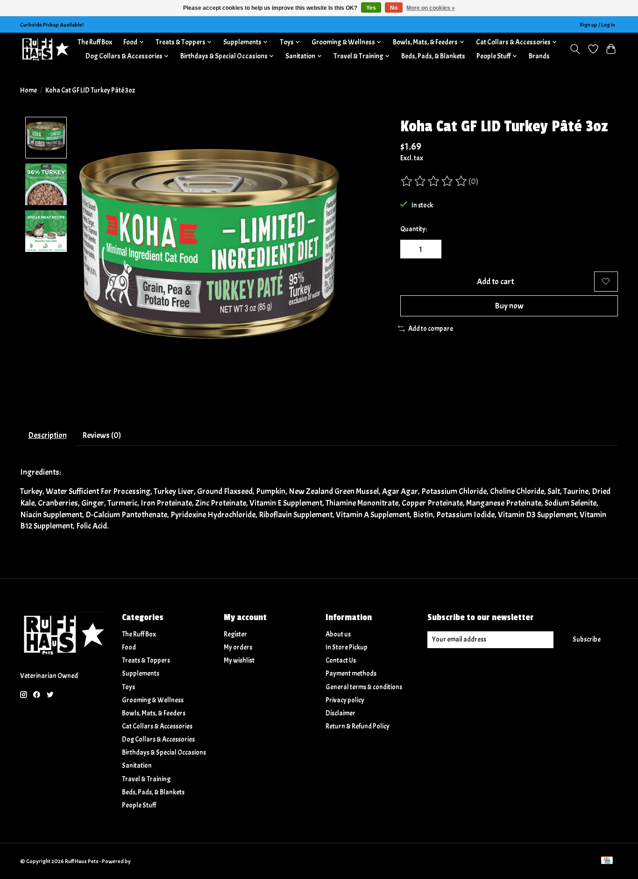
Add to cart (495, 281)
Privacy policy (345, 700)
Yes (371, 8)
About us (338, 634)
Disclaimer (340, 713)
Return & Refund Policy (358, 726)
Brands (539, 56)
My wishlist (239, 660)
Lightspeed (145, 861)
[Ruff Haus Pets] (45, 49)
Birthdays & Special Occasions (164, 752)
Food (129, 647)
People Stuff (139, 805)
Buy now (509, 305)
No (393, 8)
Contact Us (341, 660)
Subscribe (587, 639)
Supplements (140, 673)
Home (28, 90)
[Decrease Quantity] (410, 249)
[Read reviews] (434, 181)
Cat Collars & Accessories (157, 726)
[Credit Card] (607, 861)
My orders (238, 647)
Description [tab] (47, 435)
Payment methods (351, 673)
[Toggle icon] (575, 49)
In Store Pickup (347, 647)
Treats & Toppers (146, 660)
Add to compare (430, 328)
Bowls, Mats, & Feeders (153, 713)
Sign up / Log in (597, 25)
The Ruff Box (95, 42)
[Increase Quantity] (431, 249)
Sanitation (137, 765)
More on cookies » (430, 8)
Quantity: (413, 229)
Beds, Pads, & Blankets (433, 56)
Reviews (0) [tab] (101, 435)
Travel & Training (146, 779)
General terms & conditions (364, 687)
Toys (128, 687)
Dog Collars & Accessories (158, 739)
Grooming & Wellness (153, 700)
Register (235, 634)
